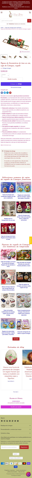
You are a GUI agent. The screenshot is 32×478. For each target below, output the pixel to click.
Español (15, 454)
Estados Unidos (15, 458)
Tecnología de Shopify (16, 475)
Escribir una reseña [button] (16, 407)
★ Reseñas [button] (30, 240)
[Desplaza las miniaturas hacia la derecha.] (30, 57)
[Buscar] (29, 20)
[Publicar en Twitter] (5, 93)
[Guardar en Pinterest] (10, 93)
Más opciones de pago (16, 87)
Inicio (2, 27)
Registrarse (24, 447)
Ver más (15, 392)
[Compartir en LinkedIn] (7, 93)
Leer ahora (10, 381)
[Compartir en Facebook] (2, 93)
